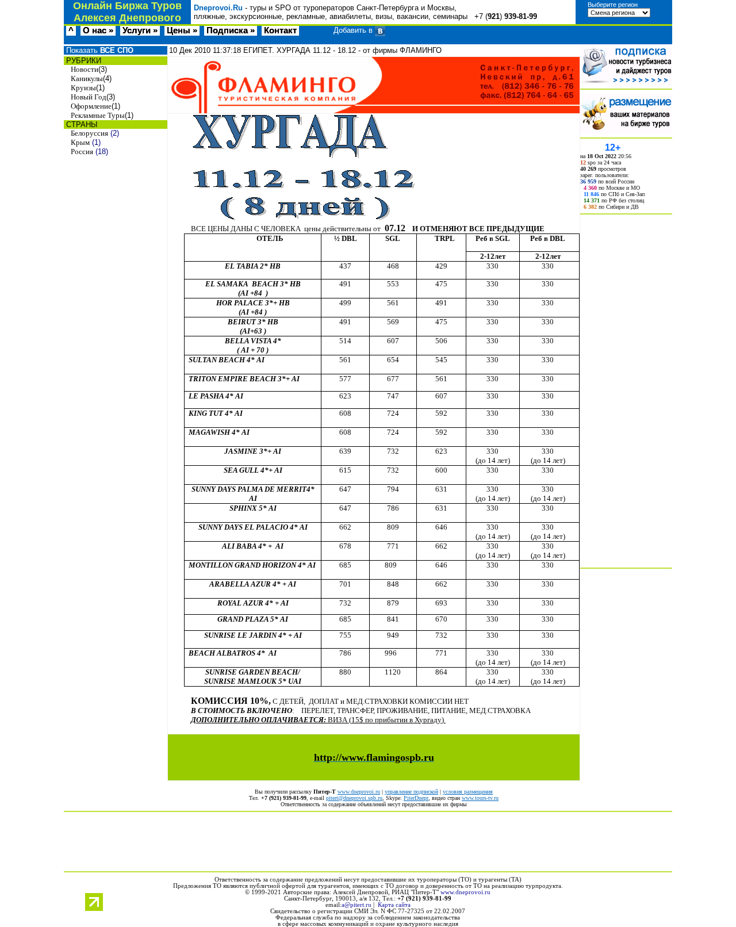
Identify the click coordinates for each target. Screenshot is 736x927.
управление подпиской (411, 791)
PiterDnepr (416, 798)
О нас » (98, 30)
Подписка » (230, 30)
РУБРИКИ (82, 60)
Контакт (280, 30)
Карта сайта (394, 905)
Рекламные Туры (98, 115)
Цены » (182, 30)
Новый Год (88, 97)
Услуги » (140, 30)
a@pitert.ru (356, 905)
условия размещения (468, 791)
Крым (80, 142)
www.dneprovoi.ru (359, 791)
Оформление (91, 106)
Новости (84, 69)
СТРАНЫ (81, 124)
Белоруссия (89, 133)
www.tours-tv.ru (480, 798)
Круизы (83, 87)
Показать (98, 50)
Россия (82, 151)
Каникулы (87, 78)
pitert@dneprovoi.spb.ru (354, 798)
